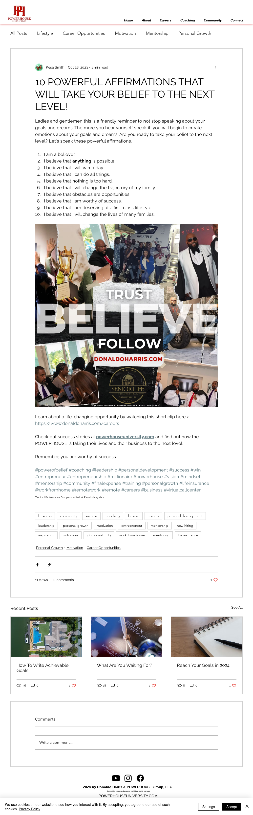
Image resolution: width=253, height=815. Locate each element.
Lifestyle (45, 33)
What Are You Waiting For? (124, 665)
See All (237, 607)
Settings (208, 806)
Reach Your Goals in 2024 (203, 665)
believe (133, 516)
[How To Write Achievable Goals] (46, 637)
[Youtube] (116, 778)
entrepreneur (131, 525)
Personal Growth (194, 33)
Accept (231, 806)
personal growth (75, 525)
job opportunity (99, 535)
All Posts (18, 33)
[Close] (247, 806)
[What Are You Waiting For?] (126, 637)
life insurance (188, 535)
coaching (113, 516)
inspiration (46, 535)
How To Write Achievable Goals (43, 668)
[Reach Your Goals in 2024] (206, 637)
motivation (105, 525)
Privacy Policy (29, 808)
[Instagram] (128, 778)
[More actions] (215, 67)
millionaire (70, 535)
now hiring (185, 525)
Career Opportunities (84, 33)
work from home (132, 535)
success (91, 516)
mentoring (161, 535)
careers (153, 516)
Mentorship (157, 33)
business (45, 516)
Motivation (125, 33)
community (68, 516)
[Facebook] (140, 778)
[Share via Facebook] (37, 564)
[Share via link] (49, 564)
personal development (185, 516)
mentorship (160, 525)
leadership (46, 525)
